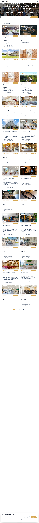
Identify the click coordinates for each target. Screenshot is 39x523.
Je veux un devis (15, 59)
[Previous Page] (12, 309)
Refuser (27, 517)
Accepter (33, 517)
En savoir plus (7, 520)
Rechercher (34, 17)
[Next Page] (27, 309)
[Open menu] (37, 1)
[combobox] (8, 17)
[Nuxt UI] (6, 1)
